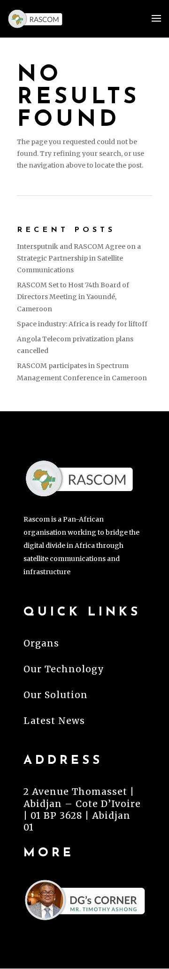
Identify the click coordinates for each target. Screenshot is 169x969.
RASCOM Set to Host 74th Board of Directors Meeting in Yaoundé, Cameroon (73, 297)
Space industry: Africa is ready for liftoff (82, 324)
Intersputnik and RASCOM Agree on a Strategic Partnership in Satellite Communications (79, 258)
